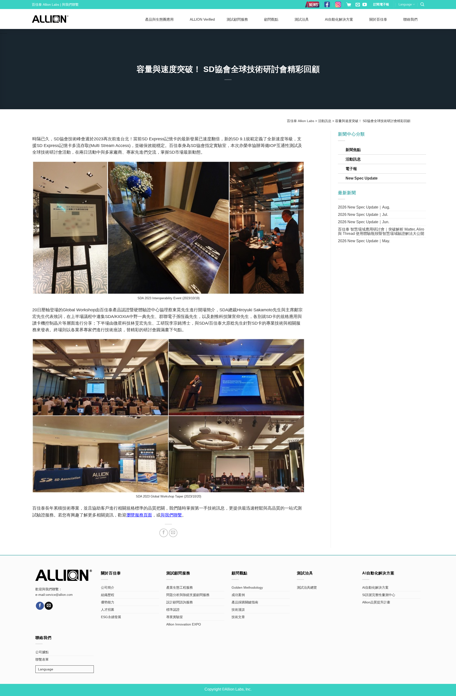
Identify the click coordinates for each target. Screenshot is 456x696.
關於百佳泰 (378, 19)
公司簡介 (107, 587)
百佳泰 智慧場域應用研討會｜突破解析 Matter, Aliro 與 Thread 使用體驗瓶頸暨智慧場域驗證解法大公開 (381, 231)
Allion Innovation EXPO (183, 624)
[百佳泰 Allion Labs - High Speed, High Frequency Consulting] (50, 19)
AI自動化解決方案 (339, 19)
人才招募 (107, 609)
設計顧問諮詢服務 (179, 602)
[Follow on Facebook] (40, 606)
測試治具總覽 (307, 587)
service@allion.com (59, 595)
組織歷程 (107, 595)
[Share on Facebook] (163, 533)
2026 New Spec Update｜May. (364, 241)
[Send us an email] (358, 4)
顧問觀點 (271, 19)
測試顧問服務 (237, 19)
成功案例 (238, 595)
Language (405, 4)
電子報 (351, 169)
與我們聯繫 (171, 515)
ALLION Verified (202, 19)
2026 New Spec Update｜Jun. (363, 222)
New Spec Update (362, 178)
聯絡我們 (410, 19)
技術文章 (238, 617)
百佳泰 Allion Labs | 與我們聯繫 (55, 4)
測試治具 (301, 19)
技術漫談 (238, 609)
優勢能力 (107, 602)
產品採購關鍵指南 (245, 602)
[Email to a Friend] (173, 533)
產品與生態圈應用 (159, 19)
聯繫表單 (42, 659)
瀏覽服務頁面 (139, 515)
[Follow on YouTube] (364, 4)
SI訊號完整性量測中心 (378, 595)
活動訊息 (353, 159)
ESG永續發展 (111, 617)
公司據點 (42, 652)
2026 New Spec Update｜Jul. (363, 215)
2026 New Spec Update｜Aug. (364, 207)
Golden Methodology (247, 587)
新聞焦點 (353, 150)
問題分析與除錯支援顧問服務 (187, 595)
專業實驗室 (174, 617)
